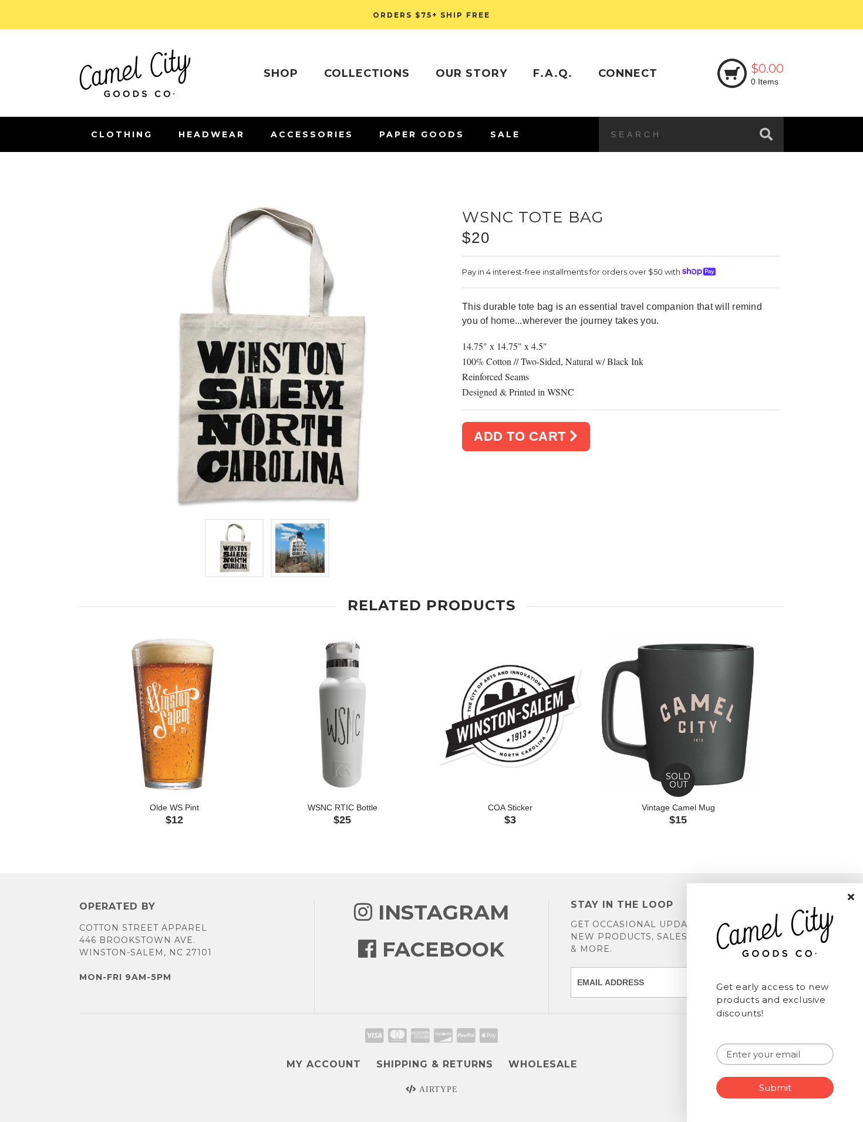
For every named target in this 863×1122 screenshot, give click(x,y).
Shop (281, 73)
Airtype (437, 1089)
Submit (775, 1087)
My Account (323, 1064)
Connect (628, 73)
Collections (367, 73)
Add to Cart (521, 436)
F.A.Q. (552, 73)
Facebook (440, 949)
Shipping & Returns (434, 1064)
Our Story (471, 73)
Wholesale (542, 1064)
